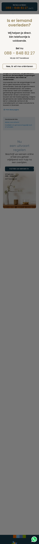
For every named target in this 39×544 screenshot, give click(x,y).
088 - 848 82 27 (19, 53)
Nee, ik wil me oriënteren (19, 66)
